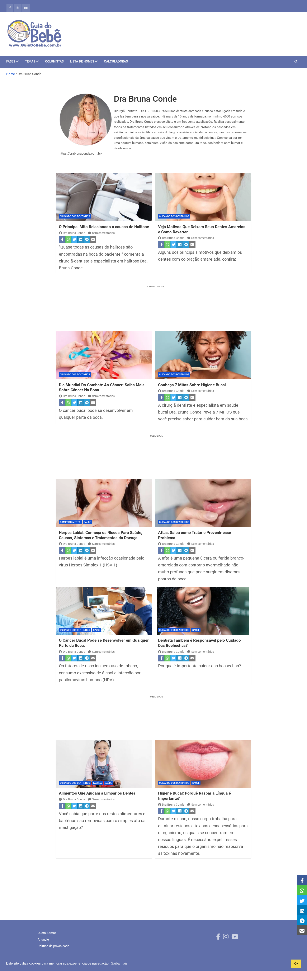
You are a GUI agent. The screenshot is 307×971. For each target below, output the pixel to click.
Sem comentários (103, 233)
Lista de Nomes (82, 61)
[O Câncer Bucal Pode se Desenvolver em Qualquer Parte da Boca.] (104, 611)
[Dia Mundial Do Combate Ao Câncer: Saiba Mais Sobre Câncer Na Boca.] (104, 355)
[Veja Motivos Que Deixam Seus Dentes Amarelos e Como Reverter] (203, 197)
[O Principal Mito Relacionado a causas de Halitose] (104, 197)
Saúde (87, 522)
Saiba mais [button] (119, 963)
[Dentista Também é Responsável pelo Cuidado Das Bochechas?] (203, 611)
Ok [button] (296, 963)
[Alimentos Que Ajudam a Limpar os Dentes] (104, 764)
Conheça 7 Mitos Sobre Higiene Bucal (192, 384)
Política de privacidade (53, 946)
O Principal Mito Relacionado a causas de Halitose (104, 226)
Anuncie (43, 939)
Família (97, 783)
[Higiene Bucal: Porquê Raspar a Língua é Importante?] (203, 764)
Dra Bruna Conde (74, 233)
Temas (30, 61)
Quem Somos (47, 933)
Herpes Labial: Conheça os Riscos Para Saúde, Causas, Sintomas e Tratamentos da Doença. (100, 535)
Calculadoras (116, 61)
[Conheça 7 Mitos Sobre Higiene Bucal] (203, 355)
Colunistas (54, 61)
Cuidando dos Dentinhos (75, 216)
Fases (10, 61)
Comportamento (70, 522)
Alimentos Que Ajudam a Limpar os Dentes (97, 793)
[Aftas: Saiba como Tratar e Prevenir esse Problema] (203, 503)
